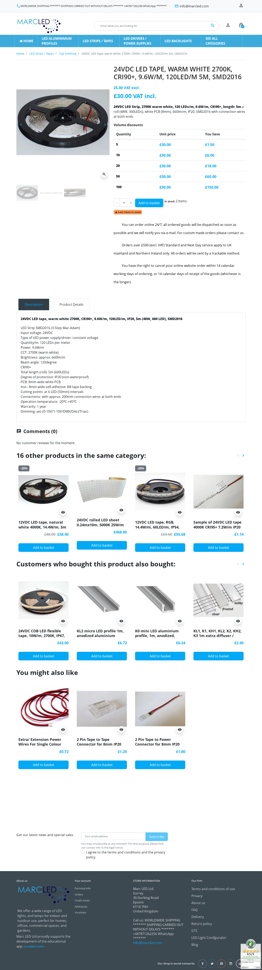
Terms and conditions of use (213, 889)
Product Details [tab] (72, 304)
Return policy (201, 923)
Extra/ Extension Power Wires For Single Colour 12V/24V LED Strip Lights (40, 744)
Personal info (83, 888)
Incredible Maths (34, 946)
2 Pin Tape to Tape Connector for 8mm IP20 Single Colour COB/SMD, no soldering (101, 746)
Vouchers (80, 912)
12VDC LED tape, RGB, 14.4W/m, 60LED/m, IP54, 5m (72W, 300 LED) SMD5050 (160, 527)
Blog (194, 944)
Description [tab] (34, 304)
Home (20, 53)
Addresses (81, 906)
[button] (241, 26)
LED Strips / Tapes (41, 53)
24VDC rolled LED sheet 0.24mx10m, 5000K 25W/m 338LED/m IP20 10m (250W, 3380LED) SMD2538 (101, 527)
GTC (194, 930)
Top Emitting (67, 53)
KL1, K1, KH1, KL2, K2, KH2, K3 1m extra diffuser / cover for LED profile (217, 635)
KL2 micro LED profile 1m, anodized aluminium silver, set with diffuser (100, 635)
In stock (169, 201)
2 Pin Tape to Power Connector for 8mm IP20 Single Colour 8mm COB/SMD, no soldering (157, 746)
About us (198, 903)
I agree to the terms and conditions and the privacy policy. (125, 854)
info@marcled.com (147, 943)
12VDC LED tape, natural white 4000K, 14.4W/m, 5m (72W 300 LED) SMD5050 (42, 527)
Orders (79, 894)
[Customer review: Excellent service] (251, 953)
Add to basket (149, 203)
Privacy (196, 896)
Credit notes (82, 900)
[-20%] (43, 491)
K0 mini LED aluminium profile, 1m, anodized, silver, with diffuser (157, 635)
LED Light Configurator (208, 937)
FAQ (194, 910)
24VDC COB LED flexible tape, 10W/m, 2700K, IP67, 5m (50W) (41, 635)
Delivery (197, 917)
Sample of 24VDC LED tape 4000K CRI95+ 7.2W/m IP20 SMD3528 (217, 527)
